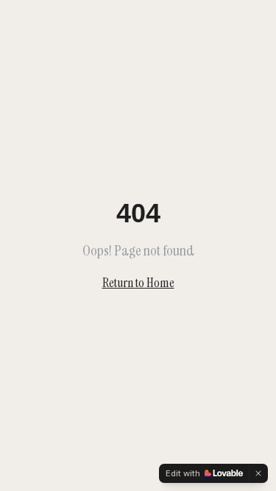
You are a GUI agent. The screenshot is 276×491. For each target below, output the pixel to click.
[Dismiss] (258, 473)
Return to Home (138, 283)
